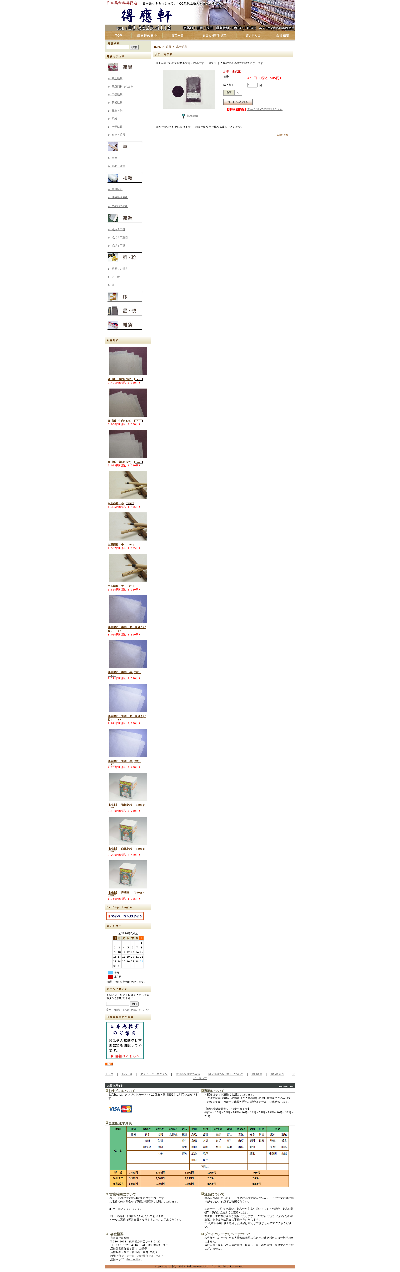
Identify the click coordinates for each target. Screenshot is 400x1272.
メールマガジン (117, 988)
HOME (157, 46)
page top (282, 134)
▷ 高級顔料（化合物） (122, 86)
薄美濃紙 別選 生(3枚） (124, 761)
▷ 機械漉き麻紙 (118, 197)
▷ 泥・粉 (114, 276)
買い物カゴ (277, 1074)
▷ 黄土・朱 (115, 110)
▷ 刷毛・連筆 (116, 166)
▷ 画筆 (112, 157)
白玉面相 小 (116, 503)
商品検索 (114, 43)
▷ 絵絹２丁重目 (118, 237)
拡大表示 (192, 115)
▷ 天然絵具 (115, 94)
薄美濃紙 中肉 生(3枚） (124, 672)
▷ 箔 (111, 285)
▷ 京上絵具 (115, 78)
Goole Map (133, 1259)
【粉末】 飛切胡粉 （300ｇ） (128, 804)
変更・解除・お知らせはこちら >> (127, 1009)
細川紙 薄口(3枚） (120, 461)
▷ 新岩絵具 (115, 102)
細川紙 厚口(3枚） (120, 379)
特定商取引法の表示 (188, 1074)
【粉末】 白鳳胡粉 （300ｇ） (128, 848)
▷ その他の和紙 (118, 206)
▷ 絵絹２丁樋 (116, 229)
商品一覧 (126, 1074)
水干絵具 (181, 46)
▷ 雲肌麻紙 (115, 189)
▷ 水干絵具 (115, 126)
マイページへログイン (154, 1074)
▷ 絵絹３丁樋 (116, 245)
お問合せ (256, 1074)
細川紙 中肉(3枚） (120, 420)
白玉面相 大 (116, 586)
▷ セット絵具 (116, 134)
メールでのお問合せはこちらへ (145, 1255)
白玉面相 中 (116, 544)
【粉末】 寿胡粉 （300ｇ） (126, 892)
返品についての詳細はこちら (264, 109)
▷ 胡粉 (112, 118)
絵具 (168, 46)
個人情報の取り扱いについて (225, 1074)
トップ (109, 1074)
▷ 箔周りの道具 (118, 268)
